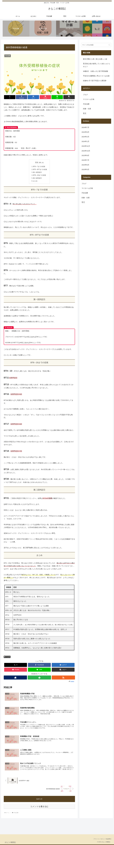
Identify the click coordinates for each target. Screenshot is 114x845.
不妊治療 (8, 656)
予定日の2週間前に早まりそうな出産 (96, 76)
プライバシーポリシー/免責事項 (102, 839)
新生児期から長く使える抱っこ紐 (95, 59)
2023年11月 (86, 146)
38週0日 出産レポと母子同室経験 (95, 71)
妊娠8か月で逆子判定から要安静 (94, 81)
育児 (84, 113)
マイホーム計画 (88, 99)
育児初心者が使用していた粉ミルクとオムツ (96, 65)
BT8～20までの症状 (39, 175)
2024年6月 (85, 132)
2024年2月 (85, 137)
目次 (36, 162)
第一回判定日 (37, 172)
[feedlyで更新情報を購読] (39, 677)
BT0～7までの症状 (39, 166)
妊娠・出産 (87, 109)
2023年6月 (85, 165)
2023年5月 (85, 169)
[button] (69, 97)
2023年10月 (86, 151)
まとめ (35, 181)
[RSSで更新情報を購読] (63, 677)
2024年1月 (85, 141)
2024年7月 (85, 127)
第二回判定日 (37, 178)
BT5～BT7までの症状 (40, 169)
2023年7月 (85, 160)
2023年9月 (85, 155)
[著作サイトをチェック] (15, 677)
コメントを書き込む (39, 806)
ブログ (85, 95)
